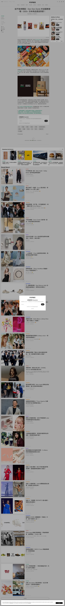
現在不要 (32, 308)
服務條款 (34, 306)
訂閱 (42, 304)
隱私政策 (37, 306)
